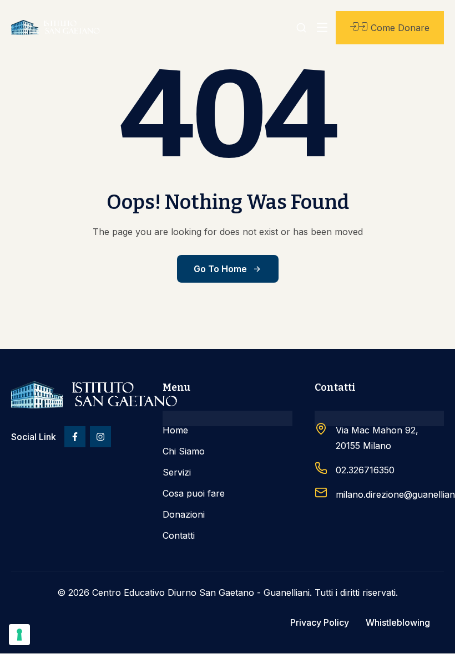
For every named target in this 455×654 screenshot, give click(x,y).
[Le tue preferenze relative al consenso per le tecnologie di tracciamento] (19, 634)
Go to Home (220, 268)
